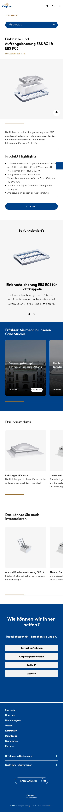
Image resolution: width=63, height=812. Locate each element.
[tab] (29, 314)
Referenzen (11, 730)
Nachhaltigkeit (13, 720)
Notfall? (31, 665)
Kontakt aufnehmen (32, 647)
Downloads (11, 735)
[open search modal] (53, 5)
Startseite (10, 710)
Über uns (10, 715)
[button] (59, 6)
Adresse (31, 673)
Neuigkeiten (11, 741)
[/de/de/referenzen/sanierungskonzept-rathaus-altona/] (25, 368)
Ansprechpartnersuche (31, 656)
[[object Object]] (25, 450)
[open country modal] (47, 6)
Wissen (9, 725)
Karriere (9, 746)
